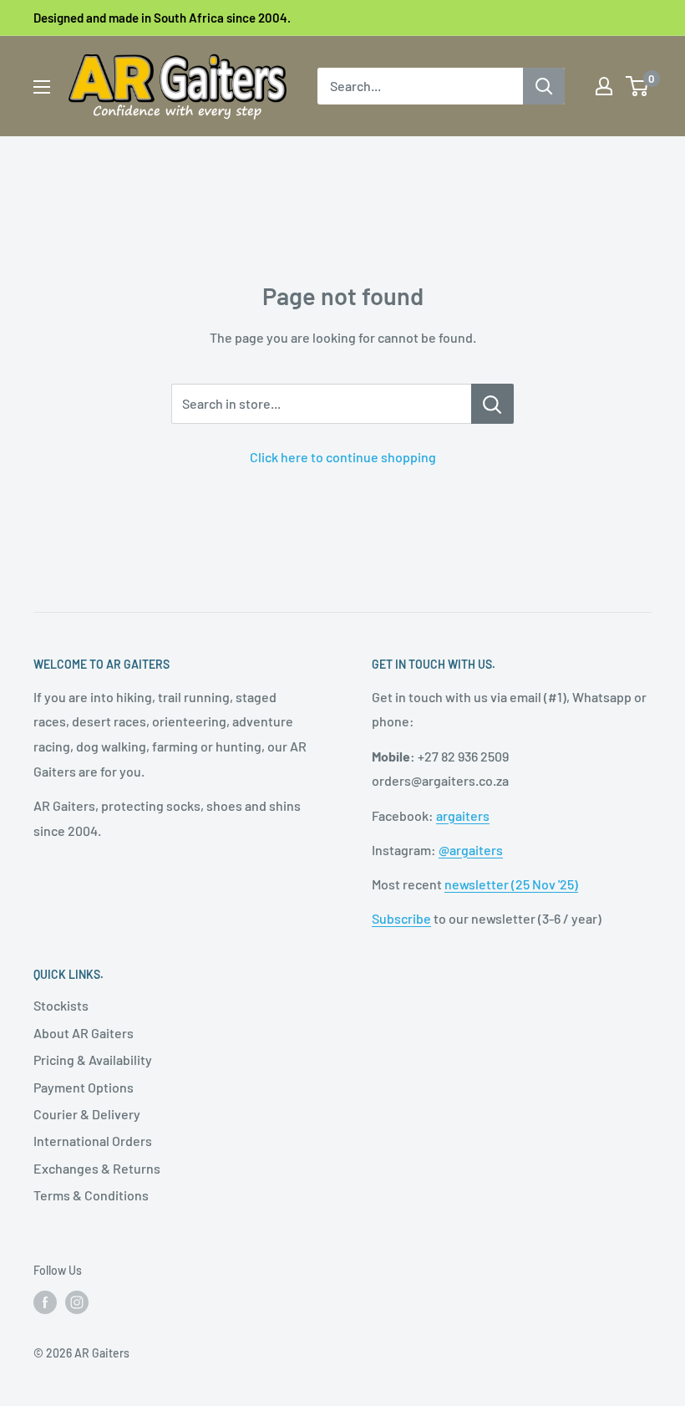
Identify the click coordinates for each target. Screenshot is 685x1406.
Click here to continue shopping (343, 457)
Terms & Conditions (91, 1195)
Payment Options (83, 1087)
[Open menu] (41, 87)
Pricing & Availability (92, 1059)
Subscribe (401, 918)
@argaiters (471, 850)
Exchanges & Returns (96, 1168)
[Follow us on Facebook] (45, 1302)
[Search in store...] (492, 404)
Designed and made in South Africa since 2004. (162, 17)
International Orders (92, 1141)
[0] (637, 86)
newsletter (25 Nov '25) (511, 884)
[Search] (544, 86)
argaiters (463, 815)
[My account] (604, 86)
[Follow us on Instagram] (77, 1302)
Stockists (61, 1005)
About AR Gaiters (83, 1033)
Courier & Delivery (86, 1114)
